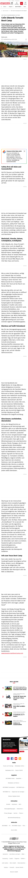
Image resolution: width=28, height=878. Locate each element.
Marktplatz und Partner (13, 783)
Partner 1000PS (19, 770)
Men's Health (13, 863)
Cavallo (11, 858)
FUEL (24, 825)
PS (9, 825)
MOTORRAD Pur (6, 791)
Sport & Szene (18, 6)
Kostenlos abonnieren (10, 750)
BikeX (23, 854)
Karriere (15, 813)
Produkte (17, 0)
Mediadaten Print (9, 770)
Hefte (13, 0)
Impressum (14, 804)
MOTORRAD (4, 825)
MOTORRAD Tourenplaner (9, 787)
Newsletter (18, 778)
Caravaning (5, 858)
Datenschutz (20, 808)
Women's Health (14, 872)
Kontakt (8, 804)
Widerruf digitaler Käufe (14, 796)
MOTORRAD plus (20, 787)
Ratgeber (10, 6)
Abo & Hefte (14, 830)
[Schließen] (24, 151)
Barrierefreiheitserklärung (14, 817)
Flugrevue (17, 858)
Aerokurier (5, 854)
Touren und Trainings (8, 766)
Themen (21, 813)
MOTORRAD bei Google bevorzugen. (13, 160)
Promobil (12, 867)
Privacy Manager (8, 813)
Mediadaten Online (19, 766)
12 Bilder (23, 53)
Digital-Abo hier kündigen (18, 791)
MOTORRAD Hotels (10, 778)
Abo (9, 0)
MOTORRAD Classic (16, 825)
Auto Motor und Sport (14, 854)
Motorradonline (21, 863)
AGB (20, 804)
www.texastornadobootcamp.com (12, 653)
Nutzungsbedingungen (9, 808)
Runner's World (19, 867)
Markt (25, 6)
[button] (14, 49)
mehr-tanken (5, 863)
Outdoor (6, 867)
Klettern (23, 858)
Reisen (4, 6)
